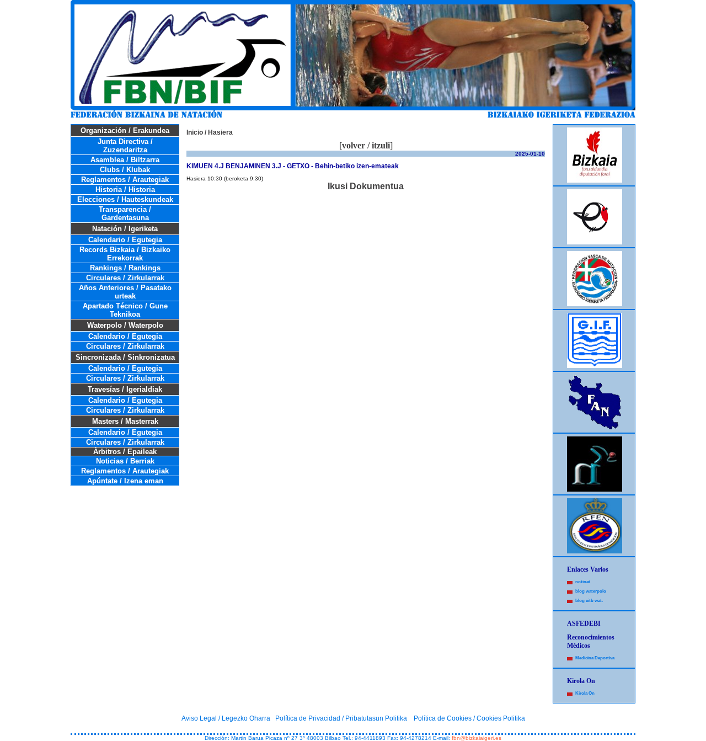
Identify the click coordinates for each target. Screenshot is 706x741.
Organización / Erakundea (125, 130)
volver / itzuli (366, 145)
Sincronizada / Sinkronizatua (125, 357)
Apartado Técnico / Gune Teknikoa (125, 310)
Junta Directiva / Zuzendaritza (125, 145)
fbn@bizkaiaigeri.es (476, 738)
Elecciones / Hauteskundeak (125, 199)
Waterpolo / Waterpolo (125, 325)
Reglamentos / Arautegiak (125, 179)
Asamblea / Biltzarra (124, 160)
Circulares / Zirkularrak (125, 278)
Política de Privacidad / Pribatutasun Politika (341, 718)
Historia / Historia (125, 189)
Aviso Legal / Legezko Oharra (225, 718)
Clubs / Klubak (125, 170)
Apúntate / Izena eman (125, 481)
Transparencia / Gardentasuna (125, 213)
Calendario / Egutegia (125, 240)
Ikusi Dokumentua (366, 186)
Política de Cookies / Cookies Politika (469, 718)
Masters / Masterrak (125, 421)
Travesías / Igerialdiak (125, 389)
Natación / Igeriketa (125, 229)
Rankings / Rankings (125, 268)
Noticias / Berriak (125, 461)
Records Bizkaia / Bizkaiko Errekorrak (124, 254)
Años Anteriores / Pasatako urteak (125, 292)
